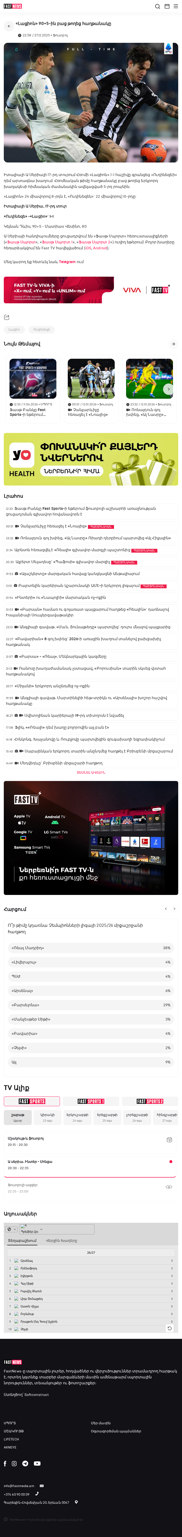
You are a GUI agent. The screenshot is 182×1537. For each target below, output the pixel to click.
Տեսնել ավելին (91, 773)
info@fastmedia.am (19, 1486)
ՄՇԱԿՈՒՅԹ (14, 1431)
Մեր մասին (101, 1423)
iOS (88, 248)
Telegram (67, 262)
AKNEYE (10, 1447)
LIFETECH (11, 1439)
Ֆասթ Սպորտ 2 (94, 242)
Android (100, 248)
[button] (167, 6)
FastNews (12, 1371)
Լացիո (14, 330)
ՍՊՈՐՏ (10, 1423)
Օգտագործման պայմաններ (116, 1431)
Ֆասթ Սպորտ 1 (57, 242)
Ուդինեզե (41, 330)
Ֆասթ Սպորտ (21, 242)
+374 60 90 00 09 (17, 1495)
